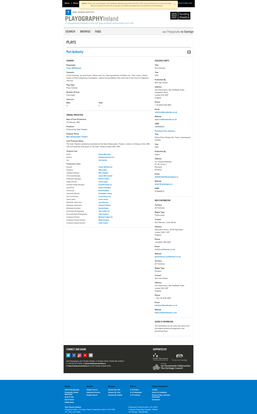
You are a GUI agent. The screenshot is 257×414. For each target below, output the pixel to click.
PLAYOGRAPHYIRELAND (182, 3)
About (75, 3)
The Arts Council (180, 16)
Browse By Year (114, 392)
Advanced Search (93, 392)
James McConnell (105, 176)
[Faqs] (98, 31)
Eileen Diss (103, 170)
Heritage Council (171, 368)
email (91, 355)
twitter (68, 355)
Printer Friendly (188, 52)
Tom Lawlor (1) (104, 211)
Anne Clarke (103, 223)
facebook (74, 355)
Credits (155, 390)
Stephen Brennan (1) (106, 157)
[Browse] (85, 31)
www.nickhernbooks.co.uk (166, 119)
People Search (92, 395)
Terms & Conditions (159, 392)
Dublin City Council (160, 357)
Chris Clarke (103, 199)
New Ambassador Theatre (77, 137)
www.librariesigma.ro (164, 184)
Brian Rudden (104, 191)
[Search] (71, 31)
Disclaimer (156, 400)
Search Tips (69, 397)
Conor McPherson (73, 68)
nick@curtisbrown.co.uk (165, 249)
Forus (179, 357)
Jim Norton (103, 160)
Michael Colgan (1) (106, 217)
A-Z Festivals (135, 395)
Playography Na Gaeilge (170, 31)
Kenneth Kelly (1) (105, 185)
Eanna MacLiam (105, 154)
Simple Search (92, 390)
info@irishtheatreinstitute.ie (95, 363)
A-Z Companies (136, 392)
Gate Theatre (82, 129)
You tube (85, 355)
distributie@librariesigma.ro (166, 177)
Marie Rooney (104, 220)
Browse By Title (114, 390)
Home (67, 3)
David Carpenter (105, 188)
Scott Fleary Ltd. (105, 196)
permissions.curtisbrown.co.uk (168, 257)
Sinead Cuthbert (105, 205)
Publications (69, 402)
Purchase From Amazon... (165, 131)
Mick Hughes (103, 173)
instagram (80, 355)
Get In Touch (69, 400)
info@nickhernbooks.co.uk (166, 112)
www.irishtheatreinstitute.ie (78, 366)
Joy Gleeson (103, 202)
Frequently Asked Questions (71, 393)
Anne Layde (103, 182)
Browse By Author (115, 395)
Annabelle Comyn (105, 193)
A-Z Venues (134, 390)
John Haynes (104, 214)
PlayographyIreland (99, 17)
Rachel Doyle (104, 208)
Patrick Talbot (104, 179)
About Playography (72, 390)
